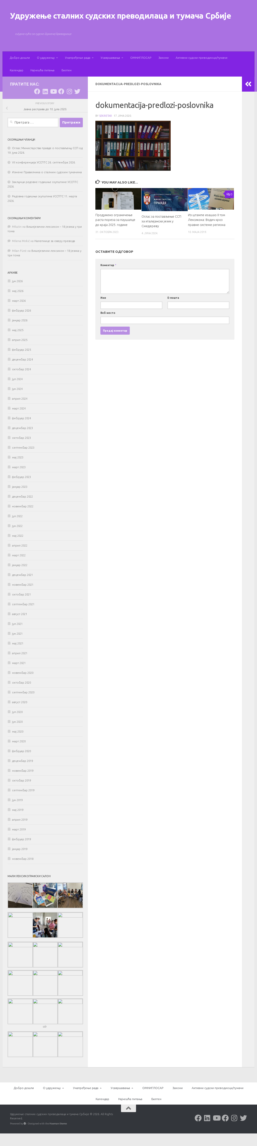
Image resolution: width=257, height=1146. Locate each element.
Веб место (107, 312)
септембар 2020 (23, 692)
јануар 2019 (19, 849)
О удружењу (46, 57)
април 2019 (19, 819)
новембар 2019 (22, 770)
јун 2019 (17, 800)
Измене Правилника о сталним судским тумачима (47, 172)
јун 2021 (17, 633)
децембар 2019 (22, 760)
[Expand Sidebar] (248, 84)
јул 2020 (17, 711)
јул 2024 (17, 379)
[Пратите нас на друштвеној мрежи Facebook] (37, 91)
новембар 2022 (22, 506)
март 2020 (19, 741)
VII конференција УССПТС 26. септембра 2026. (44, 162)
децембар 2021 (22, 574)
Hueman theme (58, 1123)
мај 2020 (17, 731)
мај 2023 (17, 457)
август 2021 (19, 614)
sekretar (105, 115)
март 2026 (19, 300)
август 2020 (19, 702)
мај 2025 (17, 330)
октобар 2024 (21, 369)
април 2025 (19, 339)
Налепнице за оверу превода (54, 241)
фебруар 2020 (21, 751)
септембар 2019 (23, 790)
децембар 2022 (22, 496)
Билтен (66, 70)
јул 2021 (17, 623)
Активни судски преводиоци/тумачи (201, 57)
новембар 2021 (22, 584)
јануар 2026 (19, 320)
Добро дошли (20, 57)
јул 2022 (17, 516)
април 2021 (19, 653)
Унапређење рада (77, 57)
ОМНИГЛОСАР (140, 57)
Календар (16, 70)
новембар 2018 (22, 858)
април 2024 (19, 398)
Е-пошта (173, 297)
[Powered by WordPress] (25, 1123)
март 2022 (19, 555)
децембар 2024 (22, 359)
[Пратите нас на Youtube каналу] (53, 91)
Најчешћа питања (42, 70)
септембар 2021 (23, 604)
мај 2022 (17, 535)
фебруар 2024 (21, 418)
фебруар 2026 (21, 310)
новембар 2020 (22, 672)
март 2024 (19, 408)
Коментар (108, 265)
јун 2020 (17, 721)
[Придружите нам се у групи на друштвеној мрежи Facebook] (61, 91)
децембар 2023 (22, 428)
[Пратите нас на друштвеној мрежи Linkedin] (45, 91)
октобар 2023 (21, 437)
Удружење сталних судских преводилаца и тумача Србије (120, 15)
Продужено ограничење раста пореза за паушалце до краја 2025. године (115, 219)
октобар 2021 (21, 594)
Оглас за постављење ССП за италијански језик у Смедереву (161, 221)
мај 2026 (17, 290)
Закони (163, 57)
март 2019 (19, 829)
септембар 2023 (23, 447)
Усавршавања (110, 57)
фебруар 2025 (21, 349)
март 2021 (19, 663)
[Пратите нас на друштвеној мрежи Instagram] (69, 91)
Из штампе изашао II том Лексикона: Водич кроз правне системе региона (206, 219)
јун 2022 (17, 525)
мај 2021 (17, 643)
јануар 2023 (19, 486)
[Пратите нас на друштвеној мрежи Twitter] (77, 91)
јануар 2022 (19, 565)
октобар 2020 (21, 682)
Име (103, 297)
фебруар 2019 (21, 839)
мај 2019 (17, 809)
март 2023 (19, 467)
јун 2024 (17, 388)
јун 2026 (17, 281)
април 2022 (19, 545)
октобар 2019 (21, 780)
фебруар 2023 (21, 476)
